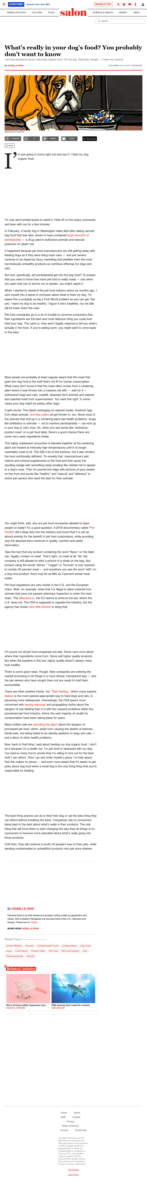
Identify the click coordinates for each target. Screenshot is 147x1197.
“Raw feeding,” (60, 691)
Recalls (30, 956)
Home (64, 1113)
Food (51, 13)
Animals (29, 946)
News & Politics (16, 13)
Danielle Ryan (15, 66)
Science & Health (103, 13)
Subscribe (16, 4)
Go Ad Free (81, 1130)
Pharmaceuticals (14, 956)
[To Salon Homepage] (73, 12)
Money (123, 13)
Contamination (69, 946)
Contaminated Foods (47, 946)
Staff (63, 1117)
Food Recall (21, 951)
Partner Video (38, 951)
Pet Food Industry (70, 951)
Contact (76, 1117)
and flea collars (39, 414)
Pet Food (53, 951)
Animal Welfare (14, 946)
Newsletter (103, 4)
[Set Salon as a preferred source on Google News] (89, 138)
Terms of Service (70, 1126)
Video (136, 13)
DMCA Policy (73, 1175)
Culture (37, 13)
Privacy (70, 1122)
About (77, 1113)
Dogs (8, 951)
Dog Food (85, 946)
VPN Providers (73, 1170)
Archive (64, 1130)
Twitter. (33, 922)
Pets (85, 951)
